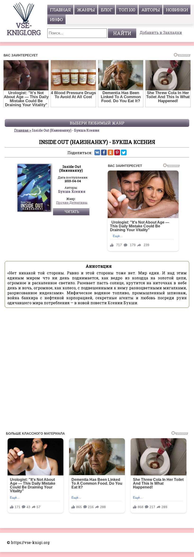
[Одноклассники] (110, 152)
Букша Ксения (71, 191)
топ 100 (127, 10)
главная (60, 10)
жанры (86, 10)
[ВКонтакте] (97, 152)
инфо (56, 19)
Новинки (177, 10)
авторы (150, 10)
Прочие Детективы (71, 203)
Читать (71, 211)
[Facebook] (104, 152)
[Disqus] (97, 371)
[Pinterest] (117, 152)
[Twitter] (124, 152)
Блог (106, 10)
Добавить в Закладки (161, 32)
